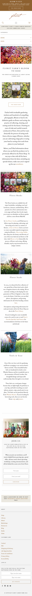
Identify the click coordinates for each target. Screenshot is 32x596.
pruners (21, 399)
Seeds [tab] (2, 41)
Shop (2, 515)
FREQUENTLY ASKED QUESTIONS (17, 498)
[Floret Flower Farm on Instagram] (5, 586)
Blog (2, 528)
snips (14, 399)
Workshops (4, 523)
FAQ (2, 546)
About (3, 521)
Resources (4, 526)
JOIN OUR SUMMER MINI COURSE (16, 28)
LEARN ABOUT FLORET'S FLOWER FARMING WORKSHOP (16, 26)
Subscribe (16, 482)
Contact (3, 543)
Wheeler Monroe (11, 395)
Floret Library (19, 311)
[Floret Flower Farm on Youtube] (10, 586)
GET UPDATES (16, 581)
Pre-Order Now (16, 8)
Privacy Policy (5, 556)
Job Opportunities (6, 551)
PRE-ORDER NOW (16, 104)
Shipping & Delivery (7, 548)
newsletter (19, 164)
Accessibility (5, 559)
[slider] (9, 96)
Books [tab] (3, 38)
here (16, 303)
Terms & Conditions (7, 554)
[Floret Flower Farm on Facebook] (2, 586)
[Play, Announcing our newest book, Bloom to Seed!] (16, 90)
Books (3, 531)
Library (3, 518)
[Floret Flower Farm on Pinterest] (7, 586)
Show (2, 533)
